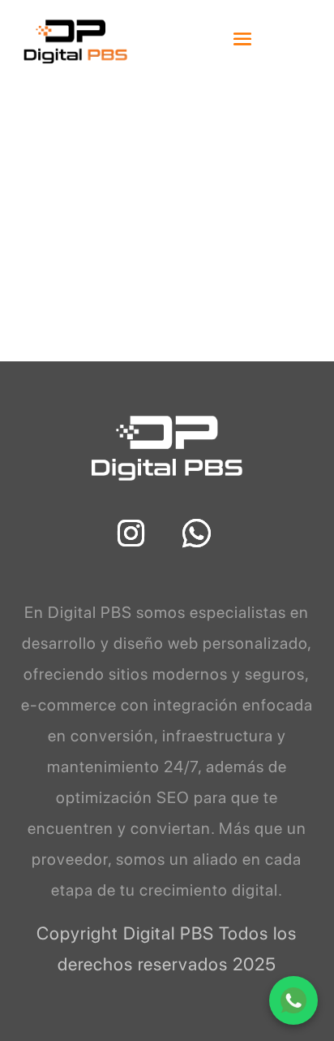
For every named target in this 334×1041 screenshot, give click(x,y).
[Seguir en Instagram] (131, 533)
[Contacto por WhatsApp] (293, 1000)
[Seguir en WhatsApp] (197, 533)
